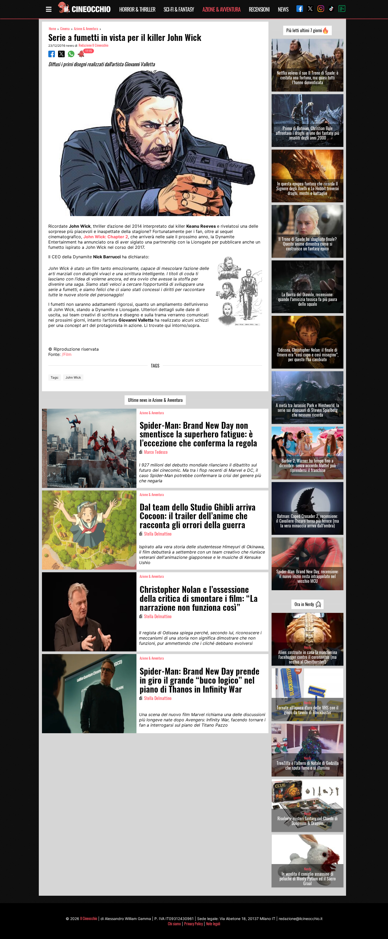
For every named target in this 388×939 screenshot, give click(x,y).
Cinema (65, 28)
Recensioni (259, 9)
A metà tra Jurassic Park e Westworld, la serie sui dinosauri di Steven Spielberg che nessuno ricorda (307, 410)
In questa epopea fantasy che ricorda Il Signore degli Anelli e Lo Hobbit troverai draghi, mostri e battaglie (307, 188)
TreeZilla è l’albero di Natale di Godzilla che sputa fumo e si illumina (308, 765)
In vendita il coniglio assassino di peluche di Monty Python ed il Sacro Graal (308, 878)
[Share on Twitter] (61, 55)
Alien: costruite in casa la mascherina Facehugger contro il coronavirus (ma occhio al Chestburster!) (307, 657)
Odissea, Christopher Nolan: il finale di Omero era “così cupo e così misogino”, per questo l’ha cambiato (307, 355)
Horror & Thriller (137, 9)
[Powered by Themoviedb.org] (340, 9)
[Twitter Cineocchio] (308, 9)
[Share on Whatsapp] (71, 55)
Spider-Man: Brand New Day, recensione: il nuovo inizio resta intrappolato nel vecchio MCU (307, 576)
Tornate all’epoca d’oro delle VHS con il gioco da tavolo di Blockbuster (307, 710)
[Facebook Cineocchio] (297, 9)
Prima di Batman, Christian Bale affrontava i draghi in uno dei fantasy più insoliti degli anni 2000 (307, 133)
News (283, 9)
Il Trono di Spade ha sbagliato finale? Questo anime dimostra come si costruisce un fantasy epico (307, 244)
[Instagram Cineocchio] (319, 9)
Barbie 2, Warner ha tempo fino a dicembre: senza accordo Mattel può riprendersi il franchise (307, 465)
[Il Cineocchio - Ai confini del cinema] (84, 9)
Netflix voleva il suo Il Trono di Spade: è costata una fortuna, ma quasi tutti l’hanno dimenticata (307, 77)
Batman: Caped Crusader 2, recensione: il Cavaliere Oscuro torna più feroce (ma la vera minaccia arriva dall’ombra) (307, 521)
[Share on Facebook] (51, 55)
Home (52, 28)
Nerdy (307, 647)
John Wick (73, 377)
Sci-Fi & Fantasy (179, 9)
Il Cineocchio (88, 918)
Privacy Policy (193, 923)
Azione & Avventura (221, 9)
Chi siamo (174, 923)
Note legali (213, 923)
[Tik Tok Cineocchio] (329, 9)
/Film (67, 354)
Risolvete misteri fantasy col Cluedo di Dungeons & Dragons (307, 820)
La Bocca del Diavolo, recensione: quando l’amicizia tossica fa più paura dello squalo (307, 299)
